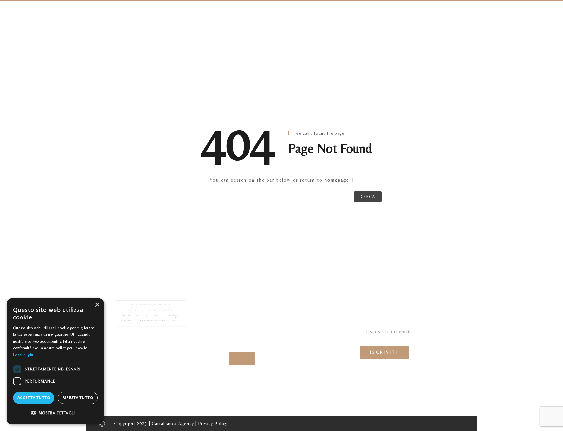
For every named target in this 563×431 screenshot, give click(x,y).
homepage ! (339, 179)
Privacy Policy (212, 423)
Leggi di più (23, 355)
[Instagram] (248, 358)
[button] (55, 413)
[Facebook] (235, 358)
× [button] (96, 305)
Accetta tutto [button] (33, 397)
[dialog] (55, 361)
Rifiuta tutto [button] (77, 397)
